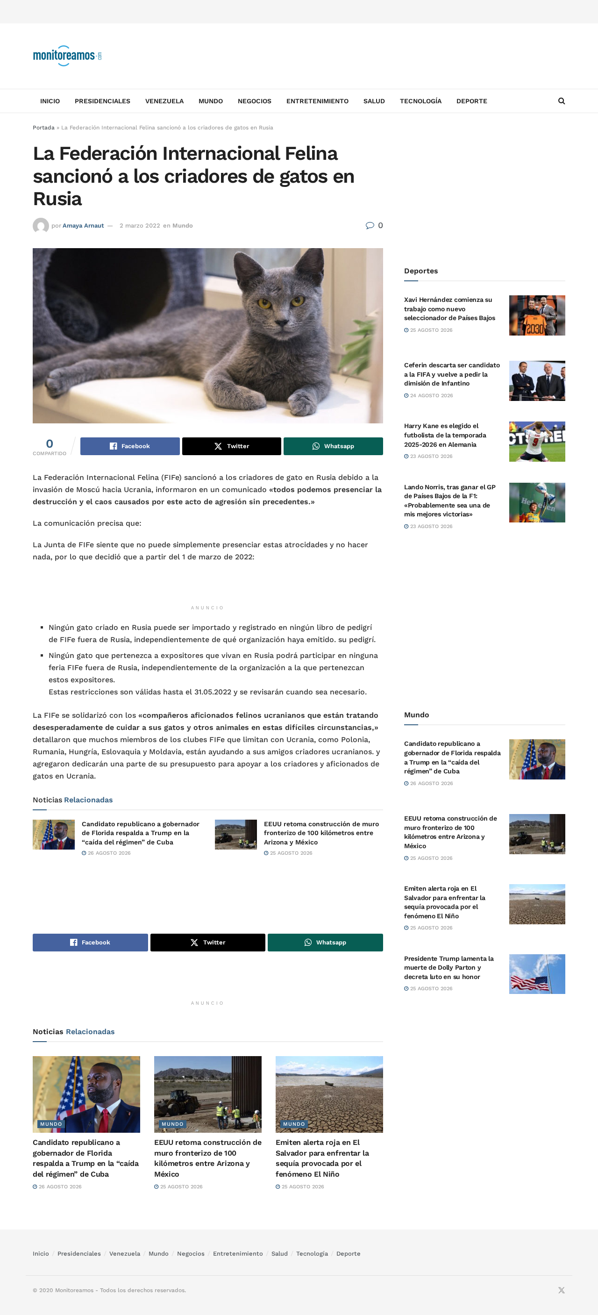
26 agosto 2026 (108, 853)
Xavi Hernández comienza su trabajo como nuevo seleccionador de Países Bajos (449, 309)
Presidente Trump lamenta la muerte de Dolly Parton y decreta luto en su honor (448, 967)
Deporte (471, 101)
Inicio (50, 101)
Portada (44, 127)
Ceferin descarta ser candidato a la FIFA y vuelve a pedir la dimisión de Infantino (452, 374)
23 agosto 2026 (430, 456)
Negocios (254, 101)
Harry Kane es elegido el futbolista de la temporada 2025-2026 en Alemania (445, 435)
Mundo (211, 101)
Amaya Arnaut (83, 225)
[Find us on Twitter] (561, 1290)
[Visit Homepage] (68, 56)
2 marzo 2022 (140, 225)
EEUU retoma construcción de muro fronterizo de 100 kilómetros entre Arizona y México (321, 833)
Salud (374, 101)
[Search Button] (561, 101)
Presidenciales (102, 101)
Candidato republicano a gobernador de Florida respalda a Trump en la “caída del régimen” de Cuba (140, 833)
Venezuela (164, 101)
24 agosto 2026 (430, 396)
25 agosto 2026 (290, 853)
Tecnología (420, 101)
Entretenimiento (317, 101)
